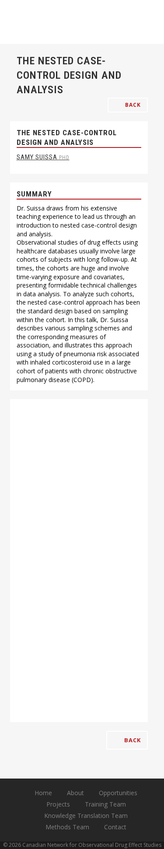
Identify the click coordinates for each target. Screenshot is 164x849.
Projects (58, 804)
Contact (115, 827)
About (75, 793)
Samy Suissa (43, 157)
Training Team (105, 804)
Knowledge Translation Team (86, 815)
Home (43, 793)
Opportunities (118, 793)
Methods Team (67, 827)
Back (132, 105)
